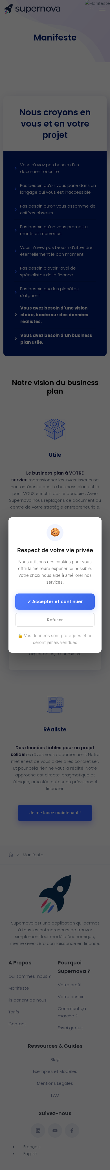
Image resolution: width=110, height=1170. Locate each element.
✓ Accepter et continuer (55, 601)
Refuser (55, 620)
